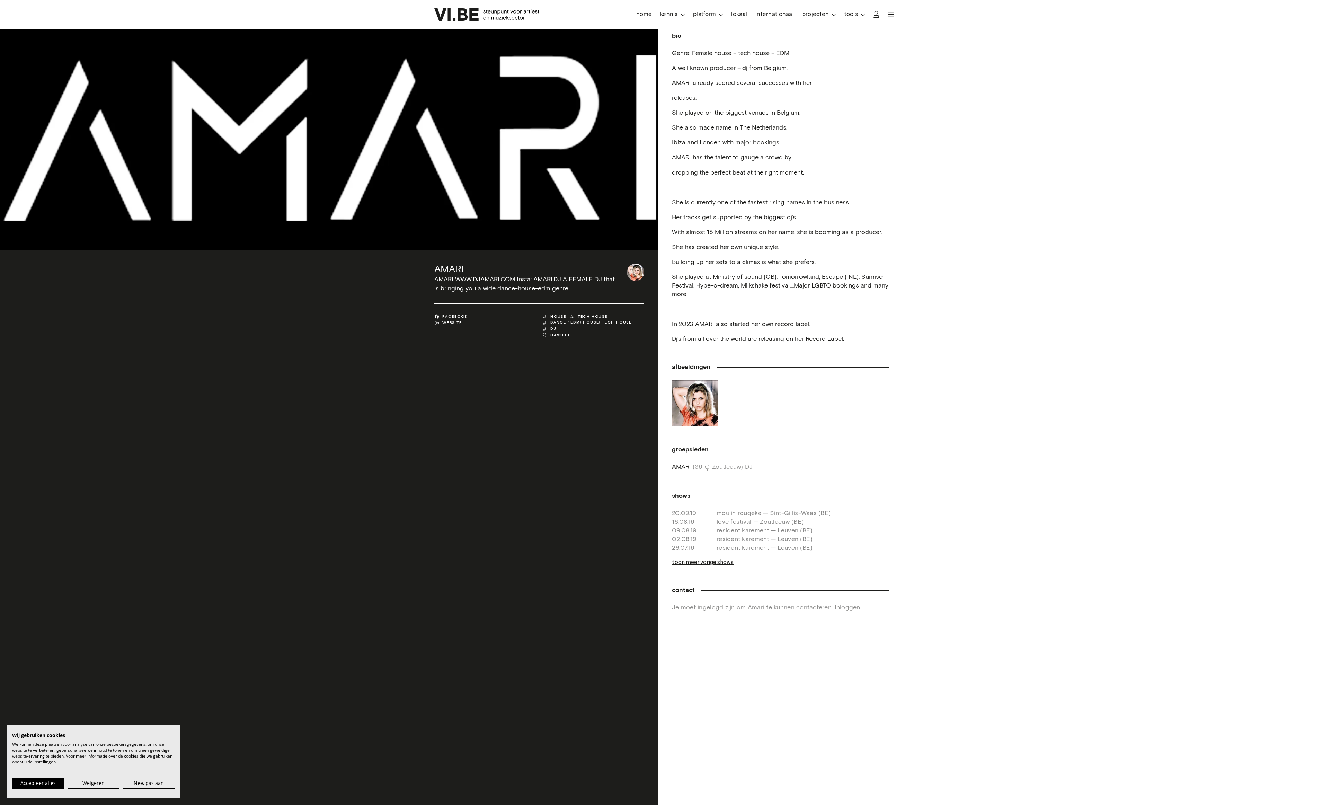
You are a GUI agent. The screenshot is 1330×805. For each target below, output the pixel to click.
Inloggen (847, 607)
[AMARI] (695, 403)
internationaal (774, 14)
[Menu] (891, 14)
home (644, 14)
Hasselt (560, 335)
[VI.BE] (486, 14)
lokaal (739, 14)
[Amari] (635, 272)
